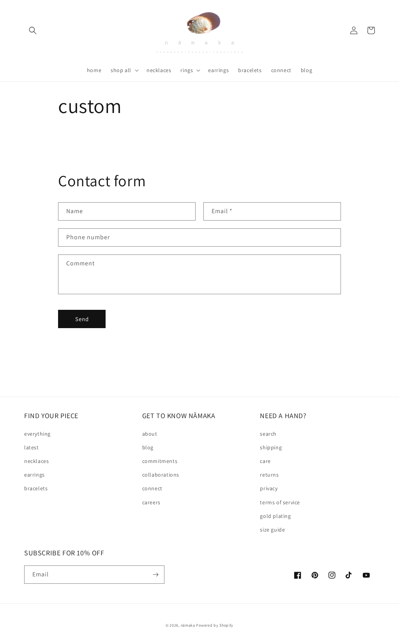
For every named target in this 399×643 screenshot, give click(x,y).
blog (148, 447)
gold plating (275, 515)
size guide (272, 529)
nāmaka (188, 625)
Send (82, 319)
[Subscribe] (155, 574)
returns (269, 474)
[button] (32, 30)
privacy (268, 488)
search (268, 433)
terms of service (280, 502)
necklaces (36, 461)
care (265, 461)
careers (151, 502)
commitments (160, 461)
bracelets (36, 488)
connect (152, 488)
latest (31, 447)
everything (37, 433)
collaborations (160, 474)
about (149, 433)
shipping (271, 447)
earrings (34, 474)
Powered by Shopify (214, 625)
